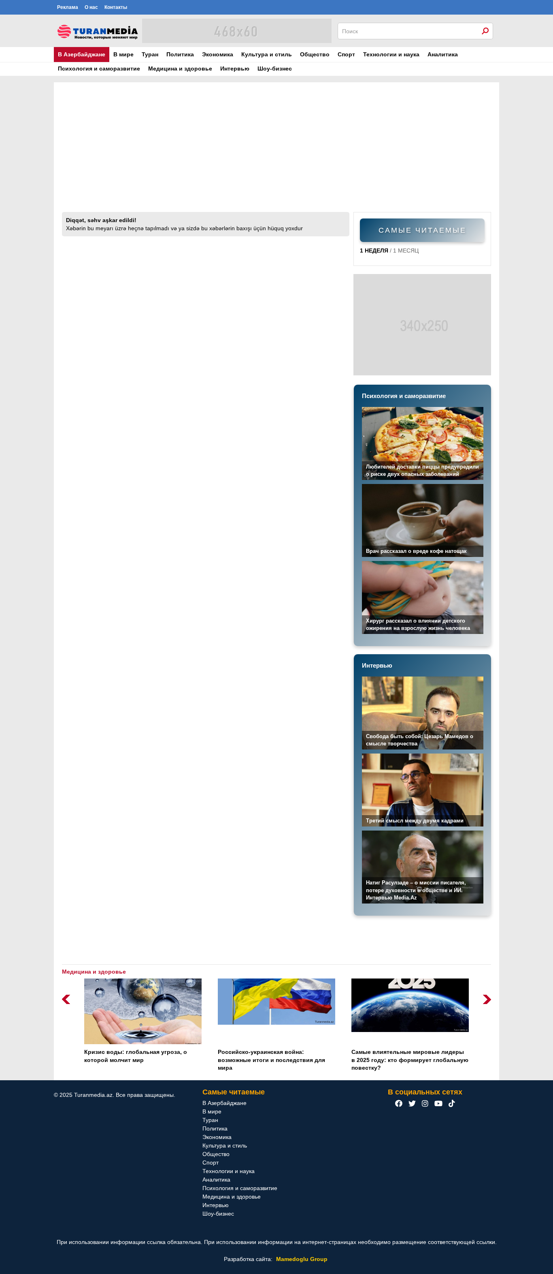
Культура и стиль (266, 54)
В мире (123, 54)
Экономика (217, 54)
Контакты (115, 7)
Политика (180, 54)
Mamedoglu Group (302, 1259)
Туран (150, 54)
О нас (91, 7)
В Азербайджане (81, 54)
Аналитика (443, 54)
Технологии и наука (391, 54)
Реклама (67, 7)
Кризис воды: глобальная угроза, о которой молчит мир (135, 1056)
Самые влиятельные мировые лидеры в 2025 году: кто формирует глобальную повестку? (409, 1060)
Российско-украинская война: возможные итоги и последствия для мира (271, 1060)
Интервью (234, 68)
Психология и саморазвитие (99, 68)
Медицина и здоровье (180, 68)
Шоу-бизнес (274, 68)
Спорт (346, 54)
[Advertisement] (276, 151)
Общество (315, 54)
